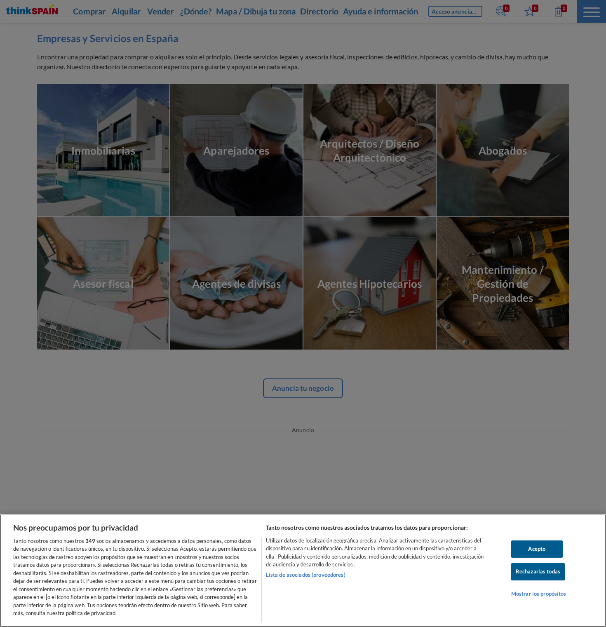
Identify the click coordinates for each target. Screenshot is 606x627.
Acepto (536, 549)
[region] (303, 570)
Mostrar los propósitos (538, 593)
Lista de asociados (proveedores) (305, 574)
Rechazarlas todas (538, 571)
